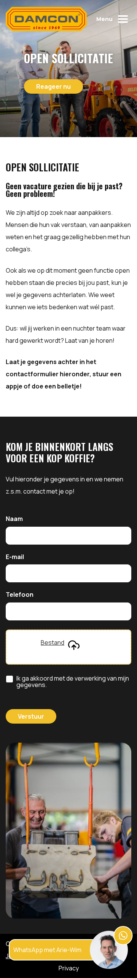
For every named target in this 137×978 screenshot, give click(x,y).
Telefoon (19, 594)
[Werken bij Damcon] (46, 19)
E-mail (15, 557)
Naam (14, 519)
